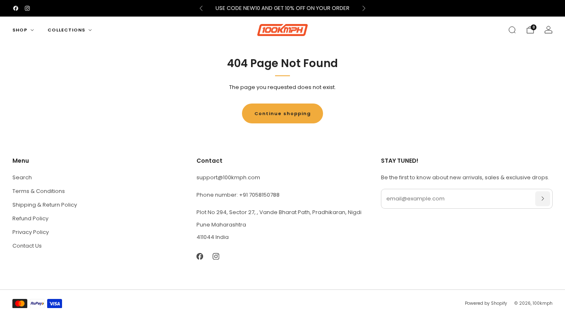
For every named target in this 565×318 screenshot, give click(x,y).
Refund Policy (30, 218)
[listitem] (282, 8)
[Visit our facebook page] (16, 8)
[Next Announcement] (364, 8)
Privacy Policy (30, 232)
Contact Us (27, 246)
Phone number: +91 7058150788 (238, 195)
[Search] (512, 30)
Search (22, 177)
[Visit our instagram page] (27, 8)
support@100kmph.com (228, 177)
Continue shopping (282, 113)
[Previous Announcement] (201, 8)
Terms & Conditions (38, 191)
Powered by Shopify (486, 303)
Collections (66, 29)
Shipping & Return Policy (44, 205)
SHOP (19, 29)
